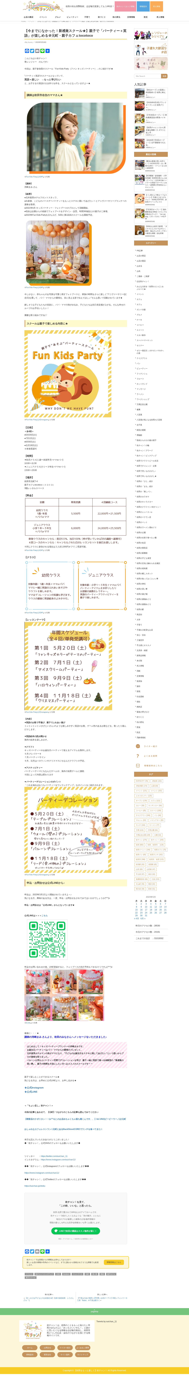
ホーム (30, 1348)
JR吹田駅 (141, 786)
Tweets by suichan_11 (106, 1321)
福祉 (138, 702)
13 (160, 907)
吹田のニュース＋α (144, 512)
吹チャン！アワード (145, 450)
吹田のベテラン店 (144, 517)
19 (156, 910)
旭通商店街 (142, 879)
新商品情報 (141, 655)
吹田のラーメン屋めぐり (146, 527)
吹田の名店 (141, 543)
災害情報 (131, 17)
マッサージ (141, 389)
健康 (138, 409)
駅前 (151, 889)
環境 (138, 691)
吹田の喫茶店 (142, 548)
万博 (139, 830)
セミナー (140, 345)
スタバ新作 (141, 335)
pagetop (94, 1311)
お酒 (154, 786)
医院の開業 (141, 430)
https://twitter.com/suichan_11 (54, 1156)
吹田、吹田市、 (156, 845)
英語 (102, 1274)
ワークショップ (143, 399)
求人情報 (156, 6)
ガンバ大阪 (141, 310)
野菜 (138, 727)
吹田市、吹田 (156, 859)
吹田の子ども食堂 (144, 558)
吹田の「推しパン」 (145, 491)
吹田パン (141, 855)
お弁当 (139, 266)
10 (146, 907)
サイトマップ (82, 1355)
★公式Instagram (34, 1087)
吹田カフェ (160, 850)
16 (141, 910)
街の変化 (116, 17)
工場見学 (140, 640)
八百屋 (139, 415)
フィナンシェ (142, 374)
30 (141, 915)
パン (138, 363)
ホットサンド (142, 384)
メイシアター (156, 820)
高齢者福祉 (141, 737)
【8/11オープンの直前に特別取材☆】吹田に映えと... (156, 92)
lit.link (28, 1023)
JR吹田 (157, 781)
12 (156, 907)
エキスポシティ (144, 796)
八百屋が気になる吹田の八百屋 (149, 420)
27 (160, 913)
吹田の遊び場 (142, 594)
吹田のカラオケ (143, 497)
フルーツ (140, 379)
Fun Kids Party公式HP (34, 177)
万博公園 (153, 830)
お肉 (138, 271)
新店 (151, 874)
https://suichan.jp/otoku (34, 1186)
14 (165, 907)
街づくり (102, 17)
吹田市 (140, 859)
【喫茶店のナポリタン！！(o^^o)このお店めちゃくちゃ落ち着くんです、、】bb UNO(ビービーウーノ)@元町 (75, 1119)
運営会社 (47, 1355)
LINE (58, 1274)
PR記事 (140, 251)
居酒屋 (152, 864)
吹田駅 (140, 864)
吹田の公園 (141, 532)
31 (146, 915)
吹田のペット (142, 522)
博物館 (139, 435)
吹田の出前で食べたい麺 (146, 538)
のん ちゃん (29, 42)
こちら (45, 915)
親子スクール (30, 1277)
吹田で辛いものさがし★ (146, 476)
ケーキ (139, 320)
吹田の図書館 (142, 553)
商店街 (139, 614)
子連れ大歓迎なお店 (145, 630)
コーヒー (140, 325)
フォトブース (77, 1274)
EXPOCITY (142, 781)
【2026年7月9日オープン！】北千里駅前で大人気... (156, 142)
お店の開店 (28, 17)
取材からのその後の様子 (146, 440)
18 (151, 910)
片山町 (140, 884)
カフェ (139, 299)
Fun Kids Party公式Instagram (37, 420)
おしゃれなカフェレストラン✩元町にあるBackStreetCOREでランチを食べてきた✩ (63, 1129)
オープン (141, 801)
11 (151, 907)
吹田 (139, 845)
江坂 (155, 879)
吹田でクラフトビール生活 (147, 461)
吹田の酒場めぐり (144, 599)
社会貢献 (140, 696)
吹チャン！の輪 (143, 445)
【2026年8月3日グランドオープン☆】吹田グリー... (156, 105)
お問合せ (47, 1348)
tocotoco (66, 1274)
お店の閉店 (141, 256)
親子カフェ (111, 1274)
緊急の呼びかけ (143, 712)
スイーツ (140, 330)
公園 (157, 835)
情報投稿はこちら (114, 1262)
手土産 (140, 874)
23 (141, 913)
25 (151, 913)
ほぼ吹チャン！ (143, 281)
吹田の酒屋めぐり (144, 604)
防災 (146, 17)
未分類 (139, 661)
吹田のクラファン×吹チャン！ (149, 507)
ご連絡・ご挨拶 (143, 276)
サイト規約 (65, 1355)
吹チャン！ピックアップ (44, 1274)
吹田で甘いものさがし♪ (146, 471)
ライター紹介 (65, 1348)
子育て (87, 17)
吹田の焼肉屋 (142, 568)
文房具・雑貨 (142, 650)
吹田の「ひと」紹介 (145, 481)
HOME (23, 21)
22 (136, 913)
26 (156, 913)
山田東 (151, 869)
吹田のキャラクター (145, 502)
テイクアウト (142, 358)
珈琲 (138, 686)
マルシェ (141, 820)
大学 (138, 620)
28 (165, 913)
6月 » (143, 918)
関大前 (140, 889)
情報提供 (143, 6)
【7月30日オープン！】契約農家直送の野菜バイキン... (156, 117)
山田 (139, 869)
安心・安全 (141, 635)
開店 (151, 884)
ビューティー (72, 17)
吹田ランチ (156, 855)
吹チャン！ (157, 840)
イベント (43, 17)
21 (165, 910)
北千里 (139, 425)
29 (136, 915)
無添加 (139, 681)
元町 (87, 1274)
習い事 (94, 1274)
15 (136, 910)
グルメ (58, 17)
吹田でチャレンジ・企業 (146, 466)
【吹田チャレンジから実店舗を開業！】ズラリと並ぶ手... (156, 130)
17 (146, 910)
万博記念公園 (142, 404)
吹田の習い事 (142, 589)
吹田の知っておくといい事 (147, 579)
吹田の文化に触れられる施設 (148, 563)
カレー (140, 805)
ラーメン (140, 394)
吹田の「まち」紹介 (145, 486)
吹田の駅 (140, 609)
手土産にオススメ (144, 645)
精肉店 (139, 707)
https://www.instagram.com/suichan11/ (58, 1160)
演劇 (138, 671)
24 (146, 913)
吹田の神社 (141, 584)
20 (160, 910)
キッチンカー (155, 805)
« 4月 (136, 918)
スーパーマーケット (145, 340)
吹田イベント (143, 850)
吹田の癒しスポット (145, 573)
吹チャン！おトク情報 (125, 6)
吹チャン (141, 840)
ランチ (140, 825)
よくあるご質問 (82, 1348)
